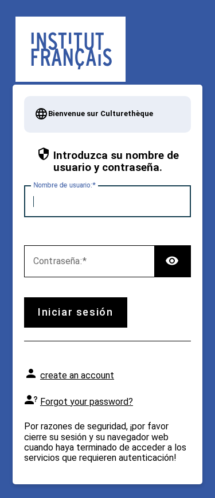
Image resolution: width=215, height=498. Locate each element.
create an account (77, 375)
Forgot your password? (86, 401)
